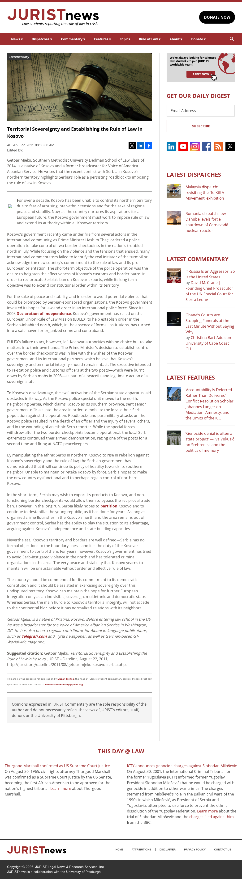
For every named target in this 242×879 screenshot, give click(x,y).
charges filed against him (211, 816)
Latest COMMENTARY (198, 259)
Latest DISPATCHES (194, 174)
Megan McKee (65, 678)
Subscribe (201, 126)
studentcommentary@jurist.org (64, 684)
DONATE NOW (217, 17)
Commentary (73, 39)
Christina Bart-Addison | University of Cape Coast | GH (210, 343)
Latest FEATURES (191, 377)
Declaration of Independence (44, 313)
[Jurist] (53, 17)
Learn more (60, 788)
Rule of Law (149, 39)
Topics (125, 39)
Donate (198, 39)
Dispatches (42, 39)
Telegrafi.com (34, 636)
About (175, 39)
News (17, 39)
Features (102, 39)
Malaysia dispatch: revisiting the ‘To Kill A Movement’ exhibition (205, 192)
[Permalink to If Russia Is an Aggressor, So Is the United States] (174, 275)
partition (108, 506)
